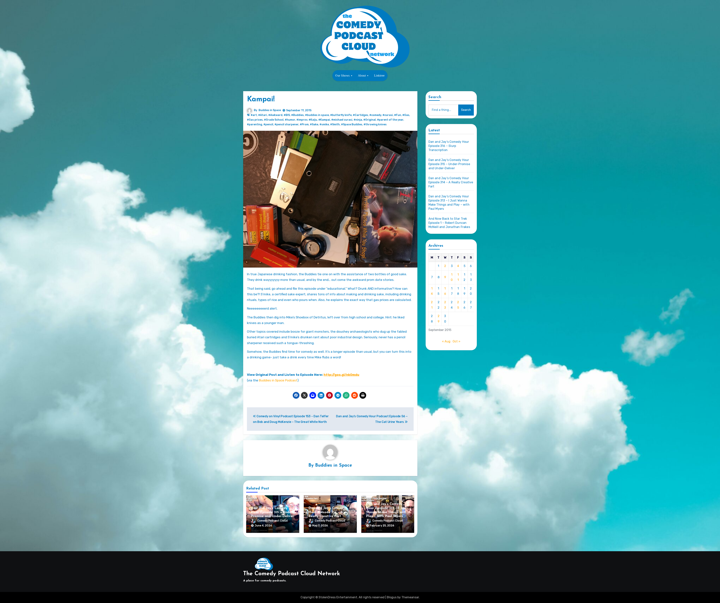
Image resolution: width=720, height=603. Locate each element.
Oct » (456, 341)
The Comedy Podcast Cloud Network (291, 574)
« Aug (446, 341)
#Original (369, 119)
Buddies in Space (270, 110)
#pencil (268, 124)
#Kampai (324, 119)
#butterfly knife (341, 115)
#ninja (358, 119)
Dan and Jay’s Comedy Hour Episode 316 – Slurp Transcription (448, 146)
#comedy (375, 115)
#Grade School (274, 119)
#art (254, 115)
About (362, 75)
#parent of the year (390, 119)
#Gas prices (255, 119)
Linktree (379, 75)
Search (435, 97)
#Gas (405, 115)
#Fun (397, 115)
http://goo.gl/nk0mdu (341, 375)
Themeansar (410, 597)
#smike (324, 124)
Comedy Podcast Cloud (272, 520)
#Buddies (297, 115)
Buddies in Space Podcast (278, 380)
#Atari (262, 115)
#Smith (335, 124)
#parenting (254, 124)
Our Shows (342, 75)
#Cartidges (360, 115)
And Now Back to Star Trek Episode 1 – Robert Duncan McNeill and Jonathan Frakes (449, 223)
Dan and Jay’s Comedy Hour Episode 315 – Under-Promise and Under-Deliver (272, 512)
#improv (301, 119)
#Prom (304, 124)
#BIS (287, 115)
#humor (290, 119)
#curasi (387, 115)
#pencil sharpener (286, 124)
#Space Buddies (351, 124)
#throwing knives (375, 124)
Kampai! (261, 99)
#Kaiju (313, 119)
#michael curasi (341, 119)
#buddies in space (317, 115)
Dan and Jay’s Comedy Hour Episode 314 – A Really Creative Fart (326, 512)
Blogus (392, 597)
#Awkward (275, 115)
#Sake (314, 124)
